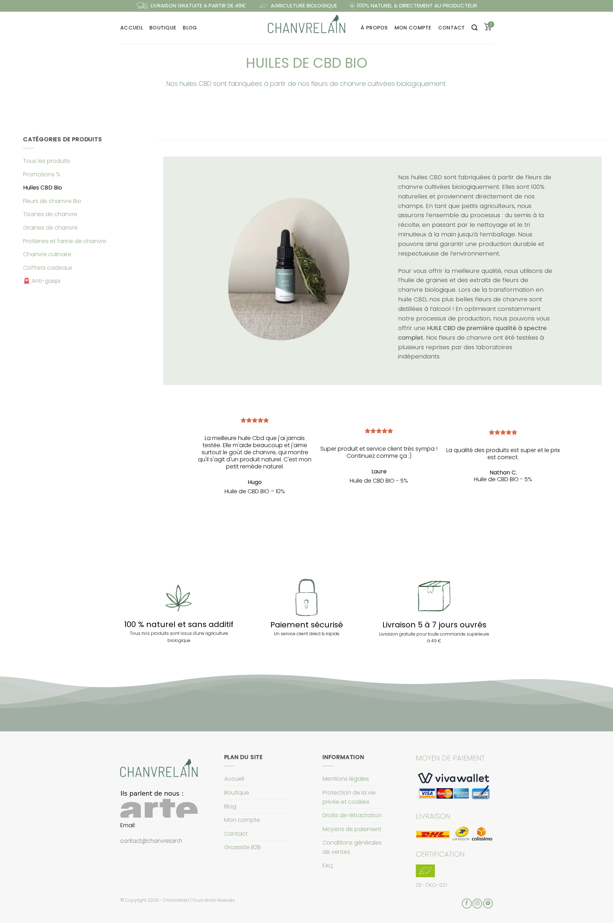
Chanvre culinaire (47, 254)
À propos (374, 27)
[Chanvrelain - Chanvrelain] (306, 27)
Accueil (131, 27)
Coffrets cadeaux (47, 268)
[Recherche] (474, 28)
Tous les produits (46, 161)
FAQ (327, 866)
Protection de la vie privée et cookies (349, 797)
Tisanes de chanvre (50, 214)
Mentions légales (345, 779)
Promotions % (41, 174)
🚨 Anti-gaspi (41, 281)
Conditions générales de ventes (352, 847)
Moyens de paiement (351, 829)
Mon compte (413, 27)
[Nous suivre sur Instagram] (477, 903)
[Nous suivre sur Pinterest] (488, 903)
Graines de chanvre (50, 228)
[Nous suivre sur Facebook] (466, 903)
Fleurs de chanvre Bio (52, 201)
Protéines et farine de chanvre (64, 241)
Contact (451, 27)
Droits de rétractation (352, 815)
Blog (190, 27)
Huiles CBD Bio (42, 187)
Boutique (162, 27)
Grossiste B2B (242, 847)
